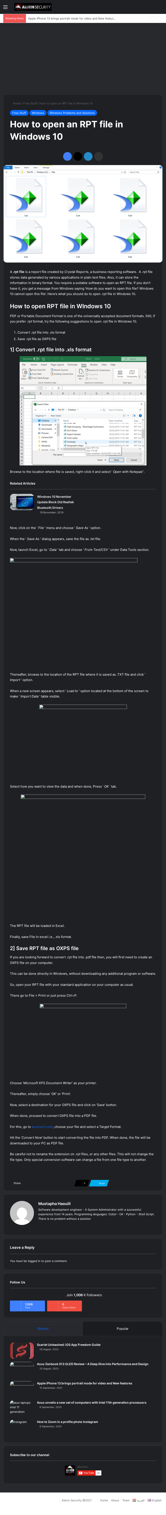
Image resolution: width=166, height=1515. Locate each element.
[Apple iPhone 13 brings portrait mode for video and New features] (22, 1389)
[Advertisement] (83, 57)
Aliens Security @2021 (77, 1500)
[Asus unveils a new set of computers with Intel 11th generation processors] (22, 1408)
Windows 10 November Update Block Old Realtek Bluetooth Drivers (55, 502)
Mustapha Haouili (54, 1203)
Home (16, 103)
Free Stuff (30, 103)
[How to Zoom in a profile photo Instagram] (22, 1428)
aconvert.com (42, 1127)
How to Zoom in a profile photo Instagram (67, 1422)
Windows (38, 113)
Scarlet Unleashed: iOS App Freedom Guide (69, 1344)
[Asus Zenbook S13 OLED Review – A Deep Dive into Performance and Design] (22, 1370)
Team (125, 1500)
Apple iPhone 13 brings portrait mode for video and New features (72, 18)
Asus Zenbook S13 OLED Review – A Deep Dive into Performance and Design (92, 1364)
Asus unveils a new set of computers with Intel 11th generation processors (92, 1402)
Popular (123, 1329)
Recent (43, 1329)
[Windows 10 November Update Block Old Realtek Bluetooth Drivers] (22, 502)
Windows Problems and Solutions (72, 113)
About (115, 1500)
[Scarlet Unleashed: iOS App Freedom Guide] (22, 1351)
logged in (34, 1261)
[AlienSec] (32, 7)
